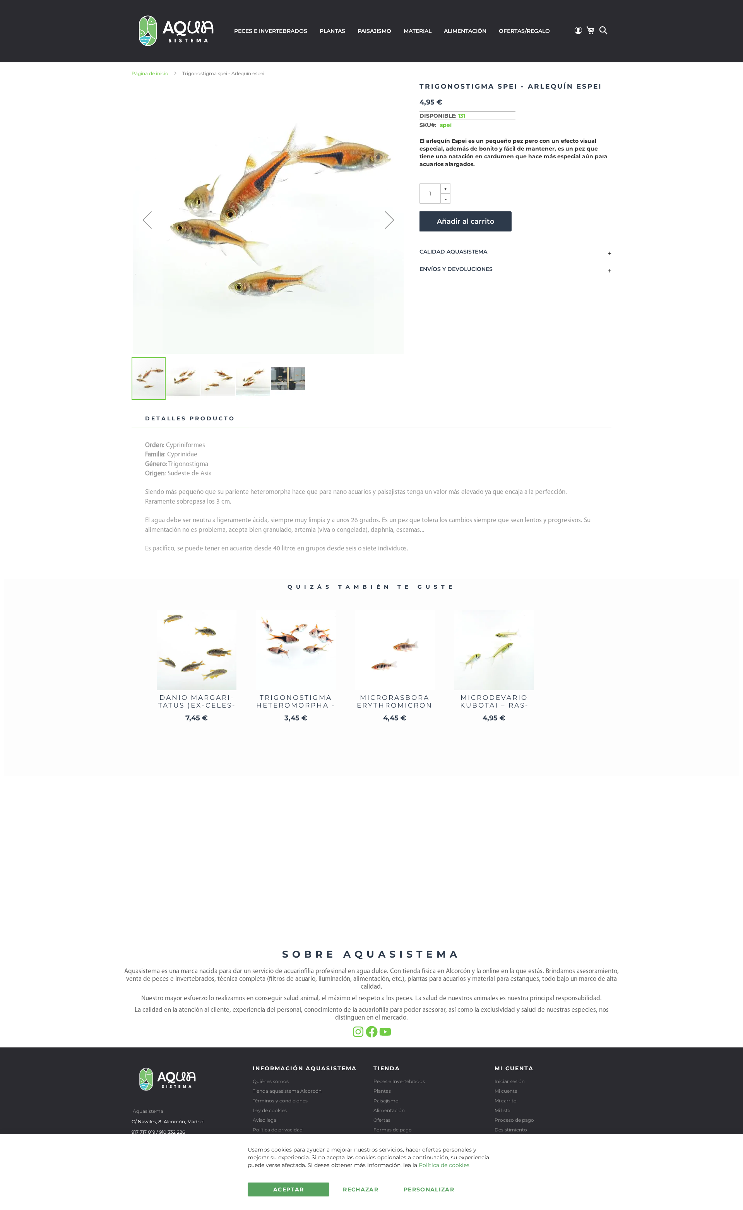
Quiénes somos (271, 1081)
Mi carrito (506, 1101)
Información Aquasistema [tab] (305, 1068)
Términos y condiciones (280, 1101)
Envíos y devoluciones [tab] (456, 269)
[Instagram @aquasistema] (359, 1035)
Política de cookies (444, 1165)
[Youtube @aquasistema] (385, 1035)
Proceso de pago (514, 1120)
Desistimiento (511, 1130)
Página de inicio (150, 73)
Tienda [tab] (386, 1068)
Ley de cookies (270, 1110)
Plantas (382, 1091)
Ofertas (381, 1120)
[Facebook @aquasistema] (372, 1035)
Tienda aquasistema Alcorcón (287, 1091)
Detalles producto (190, 418)
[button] (147, 219)
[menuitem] (271, 31)
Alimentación (389, 1110)
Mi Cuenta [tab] (514, 1068)
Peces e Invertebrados (399, 1081)
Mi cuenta (506, 1091)
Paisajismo (386, 1101)
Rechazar (360, 1189)
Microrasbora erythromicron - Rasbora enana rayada (395, 709)
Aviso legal (265, 1120)
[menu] (392, 31)
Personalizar (429, 1189)
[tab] (190, 418)
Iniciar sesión (510, 1081)
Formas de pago (392, 1130)
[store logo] (176, 30)
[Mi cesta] (590, 30)
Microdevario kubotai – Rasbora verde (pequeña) (494, 709)
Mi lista (502, 1110)
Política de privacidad (278, 1130)
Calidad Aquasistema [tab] (453, 252)
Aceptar (288, 1189)
